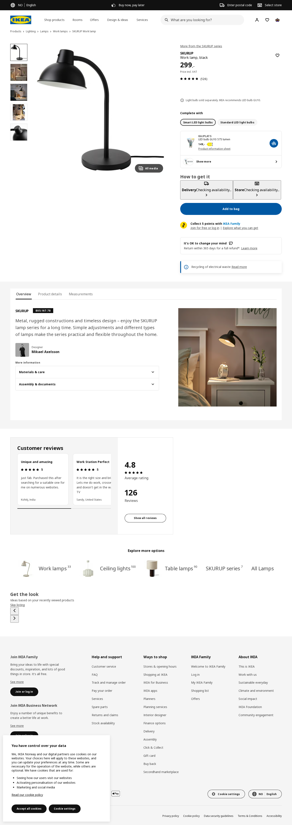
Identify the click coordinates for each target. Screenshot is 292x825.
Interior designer (154, 715)
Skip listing (17, 605)
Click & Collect (153, 747)
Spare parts (100, 707)
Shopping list (200, 691)
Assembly (150, 739)
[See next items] (14, 619)
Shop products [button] (54, 20)
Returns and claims (105, 715)
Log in (195, 675)
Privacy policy (170, 816)
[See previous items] (14, 611)
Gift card (149, 756)
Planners (149, 699)
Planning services (155, 707)
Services (97, 699)
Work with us (248, 675)
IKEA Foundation (250, 707)
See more (17, 682)
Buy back (149, 764)
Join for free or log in (204, 228)
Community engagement (256, 715)
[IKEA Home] (20, 20)
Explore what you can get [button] (240, 228)
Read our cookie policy (27, 795)
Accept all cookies (29, 808)
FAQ (95, 675)
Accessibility (274, 816)
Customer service (104, 666)
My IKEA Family (201, 682)
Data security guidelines (218, 816)
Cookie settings (64, 808)
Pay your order (102, 691)
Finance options (154, 723)
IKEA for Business (155, 682)
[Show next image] (158, 110)
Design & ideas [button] (117, 20)
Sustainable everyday (253, 682)
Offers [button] (94, 20)
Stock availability (103, 723)
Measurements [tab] (81, 294)
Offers (195, 699)
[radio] (198, 122)
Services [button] (142, 20)
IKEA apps (150, 691)
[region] (100, 110)
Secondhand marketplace (161, 772)
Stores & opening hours (160, 666)
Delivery (149, 731)
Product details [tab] (50, 294)
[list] (64, 479)
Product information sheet (214, 149)
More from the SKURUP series (201, 46)
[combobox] (201, 20)
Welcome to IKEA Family (208, 666)
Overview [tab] (23, 294)
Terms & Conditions (250, 816)
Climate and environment (256, 691)
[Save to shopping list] (277, 55)
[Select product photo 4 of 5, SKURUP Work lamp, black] (18, 112)
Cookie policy (191, 816)
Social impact (248, 699)
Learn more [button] (249, 248)
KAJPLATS (204, 136)
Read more (239, 267)
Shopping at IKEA (155, 675)
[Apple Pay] (115, 793)
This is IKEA (247, 666)
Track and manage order (109, 682)
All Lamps (262, 568)
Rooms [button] (77, 20)
